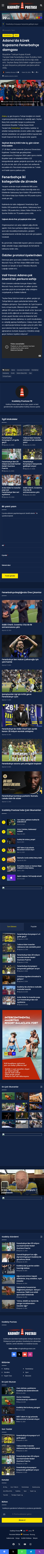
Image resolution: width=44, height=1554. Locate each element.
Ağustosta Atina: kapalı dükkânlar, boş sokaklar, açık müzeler (29, 1278)
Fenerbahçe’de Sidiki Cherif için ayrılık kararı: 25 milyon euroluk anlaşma (19, 730)
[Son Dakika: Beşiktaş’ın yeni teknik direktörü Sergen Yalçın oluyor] (22, 1115)
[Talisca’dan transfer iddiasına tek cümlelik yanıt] (32, 430)
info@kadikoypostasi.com (26, 1349)
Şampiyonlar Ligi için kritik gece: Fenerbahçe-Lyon (17, 695)
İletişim (35, 1538)
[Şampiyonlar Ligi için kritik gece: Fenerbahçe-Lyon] (22, 681)
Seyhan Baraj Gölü (22, 373)
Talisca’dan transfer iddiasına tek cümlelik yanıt (32, 440)
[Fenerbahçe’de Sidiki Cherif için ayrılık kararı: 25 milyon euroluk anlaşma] (22, 715)
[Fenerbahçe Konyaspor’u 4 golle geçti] (11, 430)
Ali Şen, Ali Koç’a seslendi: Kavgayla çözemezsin (18, 1191)
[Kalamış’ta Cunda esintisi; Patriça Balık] (35, 1097)
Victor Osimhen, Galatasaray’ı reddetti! (26, 830)
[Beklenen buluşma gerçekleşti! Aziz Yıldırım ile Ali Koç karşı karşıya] (8, 1123)
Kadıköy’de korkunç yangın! (26, 840)
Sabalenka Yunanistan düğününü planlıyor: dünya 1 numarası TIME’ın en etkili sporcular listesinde (28, 1291)
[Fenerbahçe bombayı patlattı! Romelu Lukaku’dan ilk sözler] (22, 782)
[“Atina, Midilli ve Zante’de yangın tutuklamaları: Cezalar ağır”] (8, 1304)
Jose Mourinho (7, 1491)
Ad (3, 545)
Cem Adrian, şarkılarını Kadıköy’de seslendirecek (28, 821)
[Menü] (3, 6)
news (30, 1530)
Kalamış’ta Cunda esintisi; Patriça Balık (29, 858)
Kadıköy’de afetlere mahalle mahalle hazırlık (29, 988)
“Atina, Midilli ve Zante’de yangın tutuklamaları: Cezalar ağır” (27, 1303)
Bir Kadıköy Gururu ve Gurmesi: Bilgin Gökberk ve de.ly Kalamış (29, 867)
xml (24, 1530)
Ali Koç (5, 1487)
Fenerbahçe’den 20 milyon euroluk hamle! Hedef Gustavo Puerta (11, 464)
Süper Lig (33, 1491)
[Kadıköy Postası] (22, 5)
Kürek (12, 373)
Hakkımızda (10, 1538)
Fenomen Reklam (15, 1534)
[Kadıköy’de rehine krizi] (35, 1115)
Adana (4, 116)
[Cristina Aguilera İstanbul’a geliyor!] (8, 979)
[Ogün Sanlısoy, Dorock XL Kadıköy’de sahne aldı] (35, 1106)
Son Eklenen (11, 926)
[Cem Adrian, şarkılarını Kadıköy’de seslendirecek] (8, 1390)
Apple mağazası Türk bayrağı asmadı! (29, 876)
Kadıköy (6, 1369)
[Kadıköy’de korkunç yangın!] (22, 1096)
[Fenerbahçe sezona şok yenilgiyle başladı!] (22, 750)
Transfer (5, 1495)
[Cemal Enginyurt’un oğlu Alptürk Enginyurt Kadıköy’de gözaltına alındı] (8, 1257)
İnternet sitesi (6, 565)
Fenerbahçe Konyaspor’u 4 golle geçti (10, 440)
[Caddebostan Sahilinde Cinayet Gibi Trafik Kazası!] (22, 1124)
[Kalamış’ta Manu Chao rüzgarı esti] (22, 1107)
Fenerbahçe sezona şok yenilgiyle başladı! (21, 763)
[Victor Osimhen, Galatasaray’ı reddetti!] (8, 1095)
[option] (22, 1182)
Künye (18, 1538)
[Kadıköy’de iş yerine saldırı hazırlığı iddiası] (8, 1269)
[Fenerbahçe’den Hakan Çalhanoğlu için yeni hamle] (22, 646)
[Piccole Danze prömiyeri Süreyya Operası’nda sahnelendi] (8, 1115)
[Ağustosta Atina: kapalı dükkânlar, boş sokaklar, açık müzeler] (8, 1279)
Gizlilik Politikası (26, 1538)
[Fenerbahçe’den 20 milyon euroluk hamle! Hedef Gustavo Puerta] (11, 454)
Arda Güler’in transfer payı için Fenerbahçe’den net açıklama (11, 491)
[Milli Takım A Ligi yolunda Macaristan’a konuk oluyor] (8, 1420)
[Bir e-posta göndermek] (18, 72)
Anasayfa (7, 30)
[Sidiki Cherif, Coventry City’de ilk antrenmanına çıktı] (32, 480)
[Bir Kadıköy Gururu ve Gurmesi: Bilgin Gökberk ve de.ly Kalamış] (8, 1106)
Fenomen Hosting (29, 1534)
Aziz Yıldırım (14, 1487)
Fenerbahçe (8, 35)
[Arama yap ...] (41, 6)
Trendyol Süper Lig (17, 1495)
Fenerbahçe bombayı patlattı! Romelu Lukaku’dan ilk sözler (20, 797)
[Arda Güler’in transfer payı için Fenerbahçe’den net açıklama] (11, 480)
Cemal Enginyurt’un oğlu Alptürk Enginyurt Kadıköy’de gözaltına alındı (29, 1257)
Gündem (7, 1372)
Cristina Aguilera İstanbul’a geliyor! (17, 24)
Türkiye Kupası (7, 376)
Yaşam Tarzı (8, 1376)
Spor (13, 30)
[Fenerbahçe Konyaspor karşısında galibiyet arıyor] (32, 454)
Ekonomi (28, 1376)
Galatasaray (6, 373)
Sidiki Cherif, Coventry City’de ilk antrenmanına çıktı (17, 625)
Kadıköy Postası (15, 1531)
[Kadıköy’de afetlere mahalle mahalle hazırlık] (8, 990)
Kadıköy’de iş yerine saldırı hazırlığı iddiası (28, 1267)
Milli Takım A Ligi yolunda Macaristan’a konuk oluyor (25, 849)
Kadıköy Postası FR (11, 72)
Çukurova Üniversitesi (23, 370)
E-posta (5, 555)
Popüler (34, 926)
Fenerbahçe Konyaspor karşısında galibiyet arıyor (32, 463)
